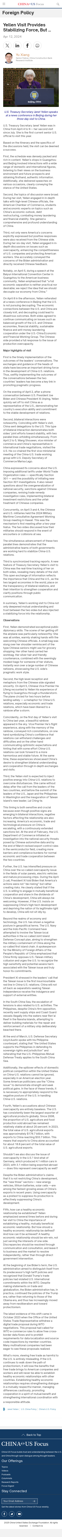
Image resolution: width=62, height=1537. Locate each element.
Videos (5, 1470)
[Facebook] (27, 45)
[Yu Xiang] (8, 57)
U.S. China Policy (29, 1409)
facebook (4, 1514)
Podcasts (6, 1474)
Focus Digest (8, 1486)
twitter (11, 1514)
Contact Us (38, 1526)
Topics (5, 1467)
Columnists (7, 1478)
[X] (7, 45)
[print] (37, 45)
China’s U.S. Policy (47, 1409)
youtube (19, 1514)
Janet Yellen (13, 1409)
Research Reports (10, 1482)
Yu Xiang (22, 55)
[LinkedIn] (17, 45)
